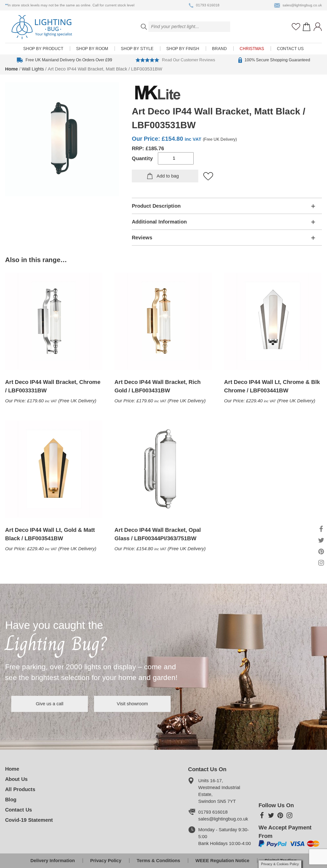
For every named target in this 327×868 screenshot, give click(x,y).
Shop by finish (182, 48)
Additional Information (159, 222)
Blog (10, 799)
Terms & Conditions (158, 860)
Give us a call (49, 703)
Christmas (252, 48)
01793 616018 (207, 5)
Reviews (142, 237)
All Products (20, 789)
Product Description (156, 206)
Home (11, 69)
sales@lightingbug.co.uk (302, 5)
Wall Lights (33, 69)
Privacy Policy (105, 860)
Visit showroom (132, 703)
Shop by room (92, 48)
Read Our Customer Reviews (188, 60)
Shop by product (43, 48)
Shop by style (137, 48)
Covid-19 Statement (29, 820)
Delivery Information (52, 860)
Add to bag (168, 176)
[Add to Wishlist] (208, 176)
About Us (16, 779)
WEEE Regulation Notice (222, 860)
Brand (219, 48)
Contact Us (290, 48)
